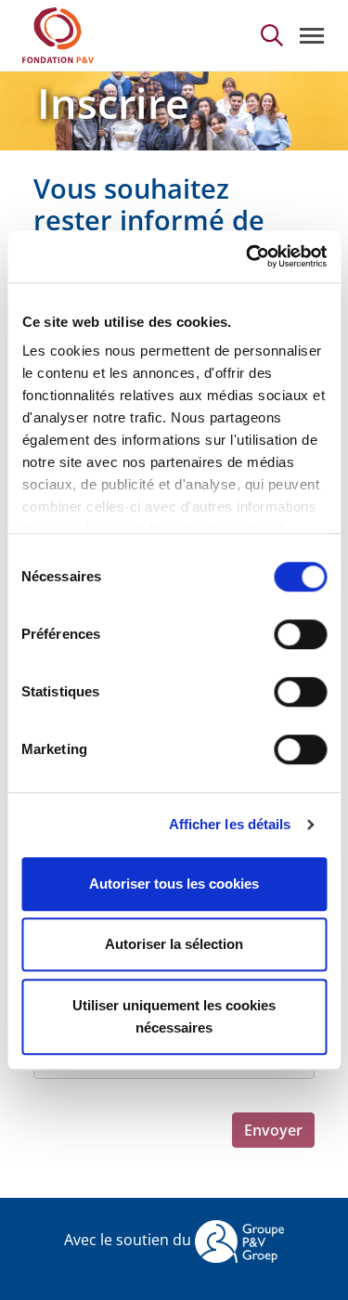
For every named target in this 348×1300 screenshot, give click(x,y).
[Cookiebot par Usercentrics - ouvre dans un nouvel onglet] (248, 256)
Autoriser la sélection (174, 944)
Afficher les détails (230, 824)
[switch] (300, 634)
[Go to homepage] (58, 35)
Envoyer (273, 1130)
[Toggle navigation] (312, 36)
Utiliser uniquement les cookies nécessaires (174, 1016)
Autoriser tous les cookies (174, 883)
